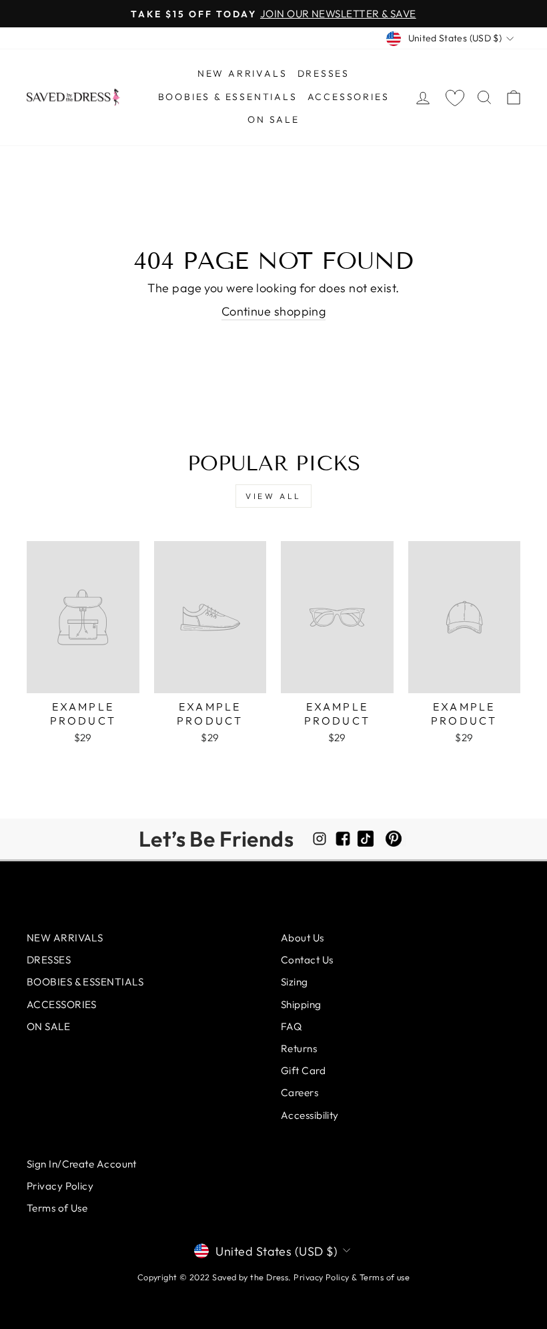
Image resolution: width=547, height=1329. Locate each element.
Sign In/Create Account (82, 1164)
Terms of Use (57, 1208)
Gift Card (303, 1070)
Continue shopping (273, 311)
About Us (302, 937)
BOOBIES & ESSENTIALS (228, 97)
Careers (299, 1092)
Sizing (294, 981)
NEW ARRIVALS (242, 73)
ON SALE (273, 119)
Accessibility (310, 1115)
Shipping (301, 1004)
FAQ (291, 1026)
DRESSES (324, 73)
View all (273, 496)
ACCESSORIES (349, 97)
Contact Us (307, 959)
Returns (299, 1048)
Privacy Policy (60, 1186)
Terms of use (385, 1277)
